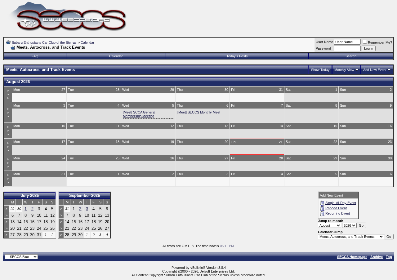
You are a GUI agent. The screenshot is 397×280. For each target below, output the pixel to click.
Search (351, 56)
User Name (324, 42)
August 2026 (18, 81)
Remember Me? (380, 42)
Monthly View (344, 70)
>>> (8, 94)
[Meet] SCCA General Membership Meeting (139, 114)
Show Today (320, 70)
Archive (376, 257)
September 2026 (84, 195)
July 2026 (30, 195)
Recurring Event (337, 213)
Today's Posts (237, 56)
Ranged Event (336, 208)
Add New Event (374, 70)
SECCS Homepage (352, 257)
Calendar (87, 42)
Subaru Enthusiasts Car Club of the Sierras (44, 42)
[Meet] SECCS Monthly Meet (198, 112)
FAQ (35, 56)
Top (389, 257)
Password (323, 48)
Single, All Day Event (340, 203)
